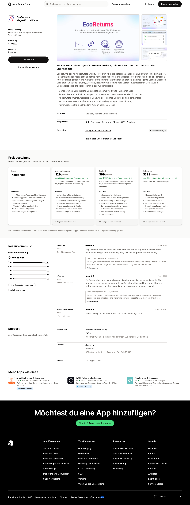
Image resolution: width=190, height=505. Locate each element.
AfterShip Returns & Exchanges (30, 378)
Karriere (152, 453)
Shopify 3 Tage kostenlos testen (95, 423)
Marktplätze (84, 453)
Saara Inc (12, 52)
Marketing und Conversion (56, 473)
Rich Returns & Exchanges (146, 378)
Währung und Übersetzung (91, 484)
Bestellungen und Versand (56, 463)
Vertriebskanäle (51, 448)
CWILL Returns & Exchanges (88, 378)
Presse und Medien (157, 463)
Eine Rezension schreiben (21, 285)
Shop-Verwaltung (51, 479)
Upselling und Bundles (89, 463)
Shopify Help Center (123, 448)
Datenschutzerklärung (96, 329)
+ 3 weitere (154, 54)
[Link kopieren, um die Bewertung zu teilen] (66, 246)
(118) (15, 43)
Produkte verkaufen (53, 458)
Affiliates (152, 473)
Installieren (28, 59)
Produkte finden (51, 453)
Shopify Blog (119, 463)
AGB (30, 497)
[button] (35, 383)
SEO (80, 473)
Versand (82, 479)
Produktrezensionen (88, 458)
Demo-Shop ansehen (28, 67)
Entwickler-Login (16, 497)
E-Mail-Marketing (86, 468)
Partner (152, 468)
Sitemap (64, 497)
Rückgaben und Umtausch (98, 130)
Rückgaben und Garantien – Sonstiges (103, 138)
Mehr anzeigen (92, 268)
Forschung (118, 468)
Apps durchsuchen (121, 4)
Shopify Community (122, 458)
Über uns (152, 448)
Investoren (153, 458)
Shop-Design (49, 468)
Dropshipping (84, 448)
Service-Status (155, 484)
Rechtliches (154, 479)
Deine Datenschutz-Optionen (85, 497)
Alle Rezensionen (18, 290)
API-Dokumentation (122, 453)
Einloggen (150, 4)
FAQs (88, 333)
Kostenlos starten (169, 4)
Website (89, 348)
